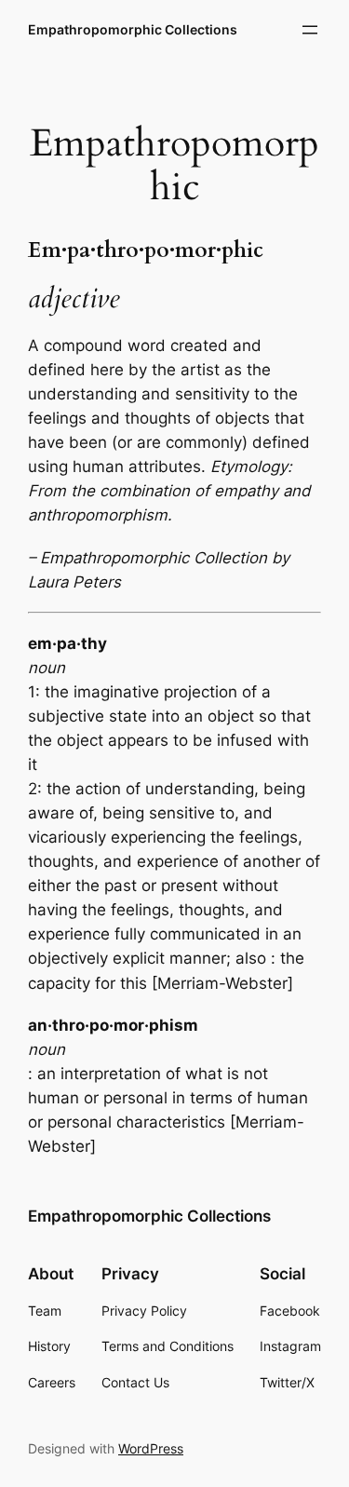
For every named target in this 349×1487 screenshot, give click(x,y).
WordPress (150, 1448)
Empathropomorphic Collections (132, 29)
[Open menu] (310, 30)
